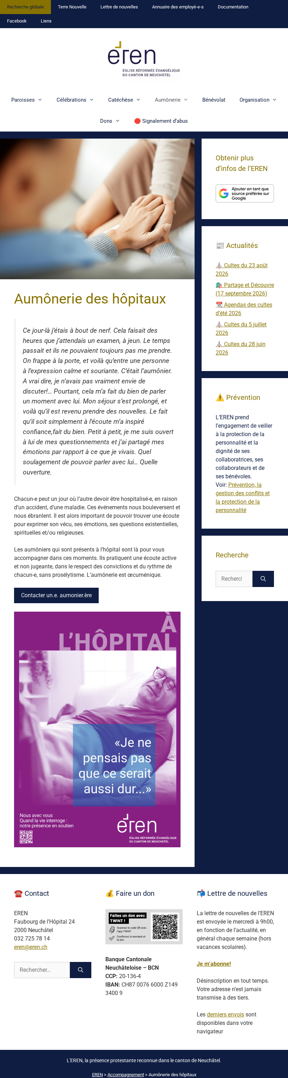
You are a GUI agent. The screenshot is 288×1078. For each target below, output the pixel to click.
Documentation (233, 6)
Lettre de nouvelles (119, 6)
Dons (106, 121)
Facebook (17, 21)
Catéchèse (120, 100)
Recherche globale (25, 6)
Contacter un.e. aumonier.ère (56, 595)
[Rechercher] (263, 579)
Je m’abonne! (214, 964)
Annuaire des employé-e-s (178, 6)
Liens (46, 21)
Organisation (254, 100)
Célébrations (71, 100)
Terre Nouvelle (72, 6)
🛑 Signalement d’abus (161, 121)
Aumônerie (168, 100)
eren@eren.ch (30, 947)
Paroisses (23, 100)
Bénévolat (213, 100)
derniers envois (225, 1014)
